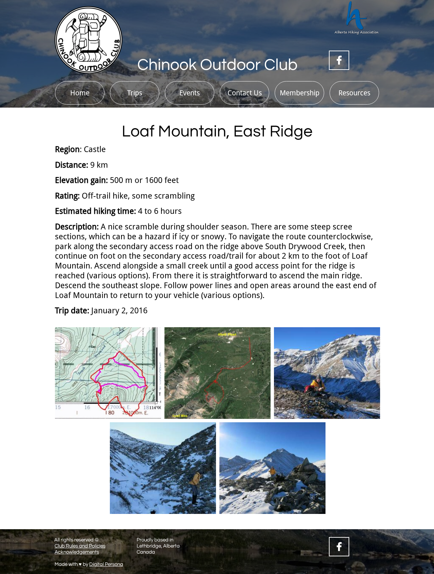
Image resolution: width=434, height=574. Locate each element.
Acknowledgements (77, 552)
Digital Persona (106, 564)
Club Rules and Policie (79, 546)
